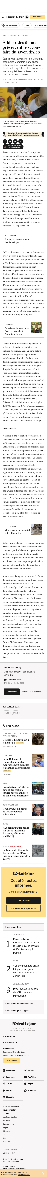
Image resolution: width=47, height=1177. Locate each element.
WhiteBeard (21, 1168)
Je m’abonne (23, 900)
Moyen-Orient (10, 35)
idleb (6, 713)
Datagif (12, 1166)
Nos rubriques (9, 1036)
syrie (15, 713)
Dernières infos (11, 25)
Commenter (12, 692)
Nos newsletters (10, 1042)
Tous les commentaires (31, 691)
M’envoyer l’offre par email (23, 908)
